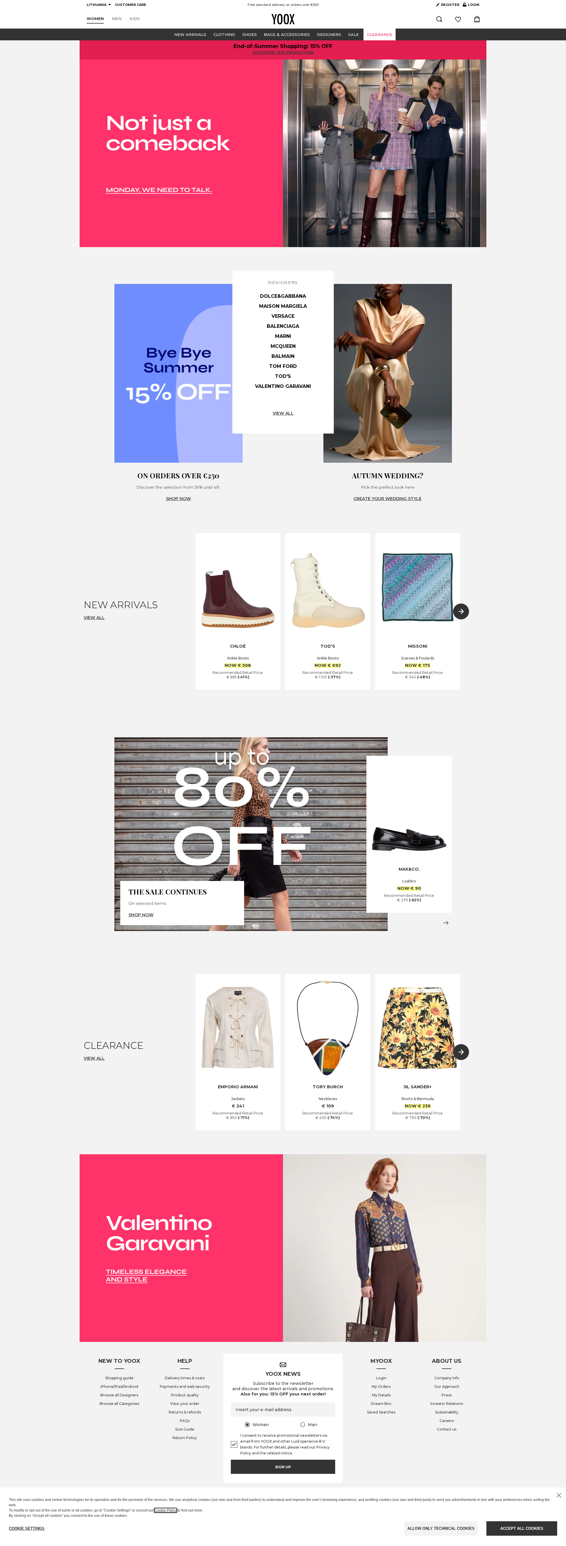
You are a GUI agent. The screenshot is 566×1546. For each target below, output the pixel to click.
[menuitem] (95, 19)
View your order (184, 1403)
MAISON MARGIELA (283, 306)
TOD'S (283, 376)
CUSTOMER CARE (130, 5)
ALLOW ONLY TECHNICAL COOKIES (441, 1528)
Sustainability (446, 1412)
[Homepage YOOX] (283, 19)
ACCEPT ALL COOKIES (521, 1528)
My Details (381, 1395)
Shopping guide (119, 1378)
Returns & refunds (185, 1412)
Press (447, 1395)
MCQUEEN (283, 346)
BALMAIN (283, 356)
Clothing (224, 34)
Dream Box (381, 1403)
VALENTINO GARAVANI (283, 386)
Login (381, 1378)
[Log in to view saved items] (458, 19)
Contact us (446, 1429)
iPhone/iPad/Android (119, 1386)
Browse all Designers (119, 1395)
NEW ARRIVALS (190, 34)
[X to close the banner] (559, 1495)
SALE (353, 34)
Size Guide (184, 1429)
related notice (279, 1453)
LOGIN (471, 6)
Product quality (185, 1395)
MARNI (283, 336)
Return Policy (184, 1438)
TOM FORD (283, 366)
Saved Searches (381, 1412)
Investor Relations (446, 1403)
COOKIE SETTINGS (27, 1528)
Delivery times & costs (185, 1378)
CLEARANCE (379, 34)
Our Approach (446, 1386)
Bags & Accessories (287, 34)
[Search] (439, 19)
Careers (447, 1420)
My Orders (381, 1386)
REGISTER (450, 5)
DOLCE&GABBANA (283, 296)
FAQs (185, 1420)
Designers (329, 34)
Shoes (249, 34)
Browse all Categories (119, 1403)
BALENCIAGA (283, 326)
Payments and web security (185, 1386)
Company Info (446, 1378)
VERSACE (283, 316)
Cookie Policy (165, 1510)
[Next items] (461, 611)
